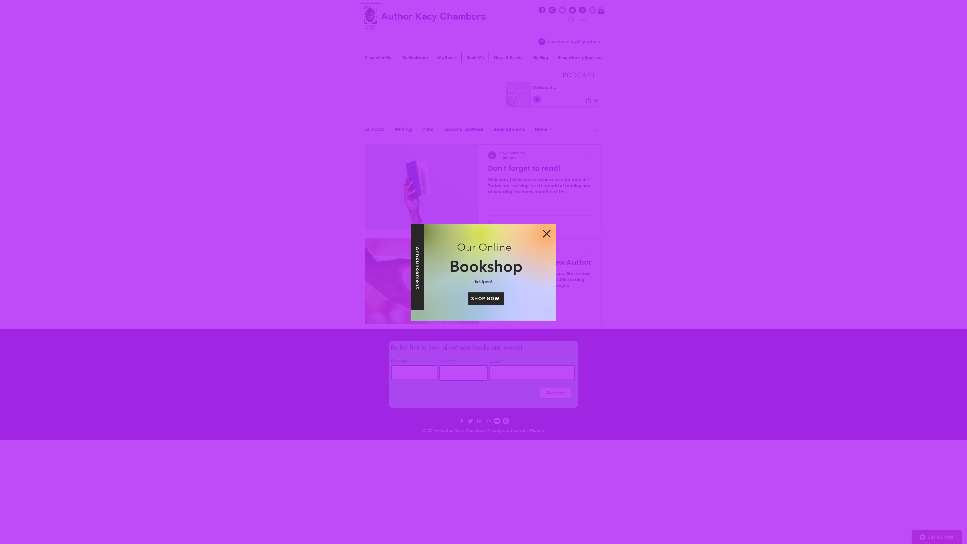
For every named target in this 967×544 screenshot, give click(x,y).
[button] (546, 233)
